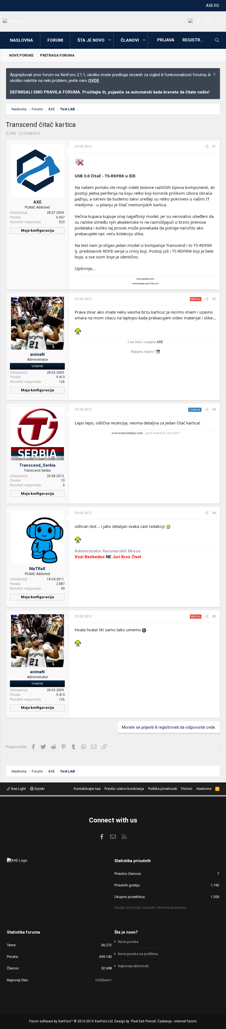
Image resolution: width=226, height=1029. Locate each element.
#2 (214, 299)
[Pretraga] (217, 40)
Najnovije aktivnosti (133, 966)
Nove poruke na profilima (138, 954)
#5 (214, 616)
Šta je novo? (126, 932)
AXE (13, 133)
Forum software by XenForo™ (71, 1021)
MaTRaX (37, 568)
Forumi (55, 40)
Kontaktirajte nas (87, 789)
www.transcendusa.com (127, 433)
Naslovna (21, 40)
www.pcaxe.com (145, 278)
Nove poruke (21, 55)
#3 (214, 409)
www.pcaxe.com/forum (145, 283)
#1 (214, 146)
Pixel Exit (137, 1021)
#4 (214, 513)
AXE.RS (212, 5)
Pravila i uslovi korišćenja (124, 789)
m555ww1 (103, 980)
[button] (109, 40)
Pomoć (186, 789)
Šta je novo (90, 40)
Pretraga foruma (57, 55)
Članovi (130, 40)
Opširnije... (85, 268)
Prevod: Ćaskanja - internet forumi (171, 1021)
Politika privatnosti (162, 789)
